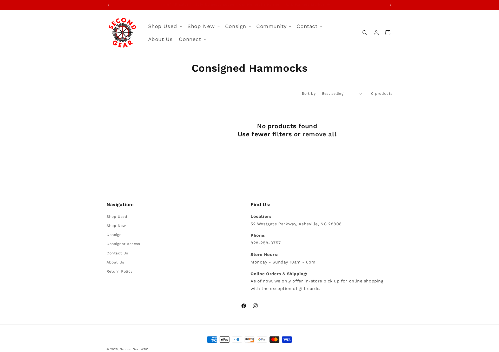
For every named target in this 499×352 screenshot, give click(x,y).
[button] (164, 26)
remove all (320, 134)
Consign (114, 235)
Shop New (116, 225)
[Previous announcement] (108, 5)
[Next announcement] (390, 5)
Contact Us (117, 253)
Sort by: (309, 93)
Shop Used (117, 216)
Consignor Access (123, 244)
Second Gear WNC (134, 349)
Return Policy (120, 271)
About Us (115, 262)
